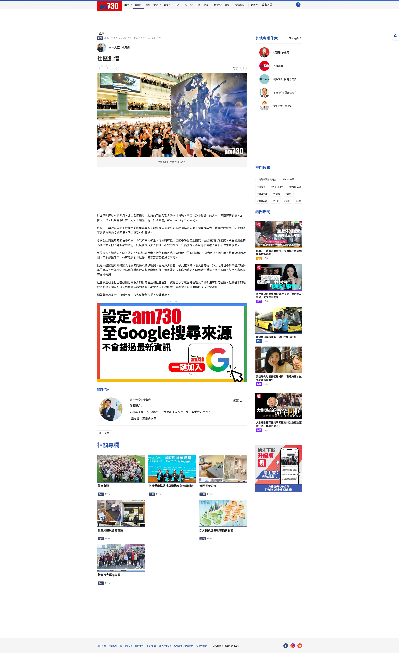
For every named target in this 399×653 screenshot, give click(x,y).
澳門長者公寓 (208, 486)
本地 (259, 341)
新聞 (100, 38)
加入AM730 (165, 645)
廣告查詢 (101, 645)
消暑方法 (263, 200)
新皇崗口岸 (277, 186)
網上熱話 (263, 193)
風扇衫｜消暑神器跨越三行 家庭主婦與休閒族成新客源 (279, 252)
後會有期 (103, 486)
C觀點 (277, 193)
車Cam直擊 (288, 179)
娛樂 (259, 301)
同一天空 (104, 433)
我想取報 (113, 645)
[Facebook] (285, 645)
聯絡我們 (139, 645)
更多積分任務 (215, 633)
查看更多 (294, 38)
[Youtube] (299, 645)
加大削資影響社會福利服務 (216, 530)
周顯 (299, 200)
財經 (259, 258)
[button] (254, 5)
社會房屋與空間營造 (110, 530)
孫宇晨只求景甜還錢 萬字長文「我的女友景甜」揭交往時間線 (279, 295)
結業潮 (262, 186)
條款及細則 (201, 645)
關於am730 (126, 645)
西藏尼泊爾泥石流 (267, 179)
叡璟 (289, 193)
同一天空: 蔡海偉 (140, 399)
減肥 (288, 200)
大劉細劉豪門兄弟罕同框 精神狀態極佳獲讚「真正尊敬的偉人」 (279, 424)
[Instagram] (292, 645)
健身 (276, 200)
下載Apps (151, 645)
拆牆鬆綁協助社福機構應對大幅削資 (171, 486)
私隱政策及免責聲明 (183, 645)
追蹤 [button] (236, 400)
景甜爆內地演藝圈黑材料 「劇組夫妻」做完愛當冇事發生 (279, 378)
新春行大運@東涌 (109, 574)
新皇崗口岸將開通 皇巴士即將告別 (276, 336)
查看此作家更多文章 (143, 418)
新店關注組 (295, 186)
